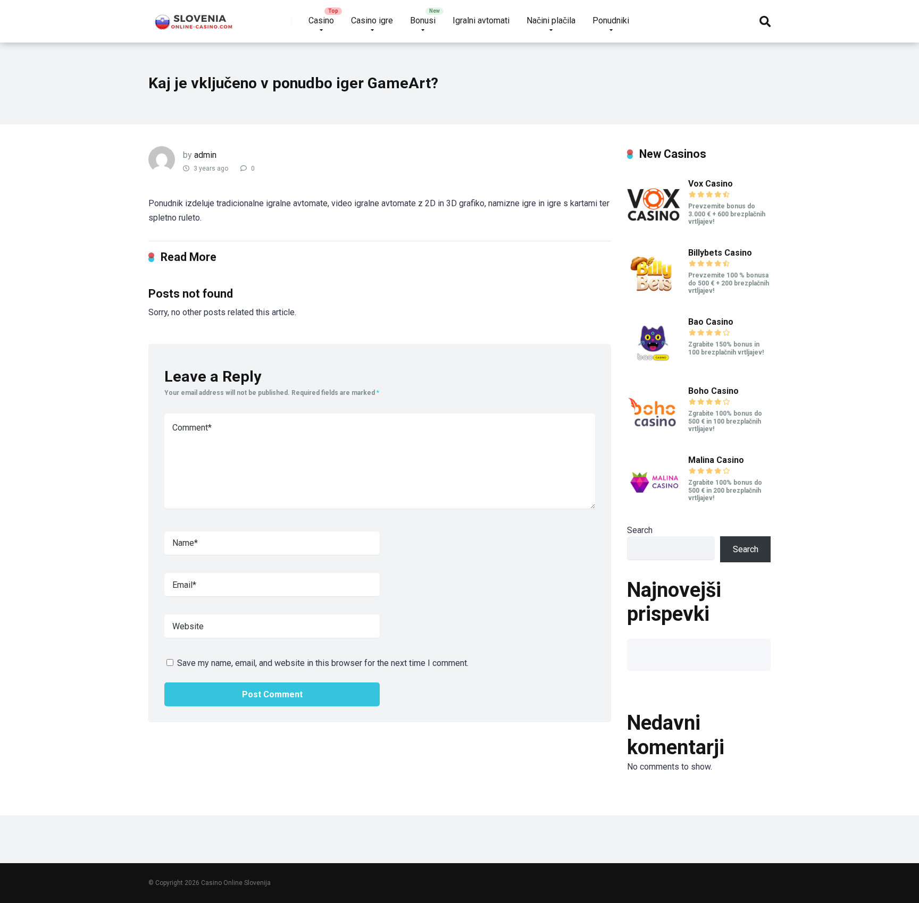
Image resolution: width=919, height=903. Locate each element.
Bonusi (423, 20)
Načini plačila (551, 20)
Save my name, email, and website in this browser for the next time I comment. (323, 663)
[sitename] (194, 17)
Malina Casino (716, 460)
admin (205, 155)
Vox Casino (710, 184)
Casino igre (372, 20)
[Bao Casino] (653, 367)
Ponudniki (610, 20)
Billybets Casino (720, 253)
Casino (321, 20)
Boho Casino (713, 391)
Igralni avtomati (481, 20)
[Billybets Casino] (653, 298)
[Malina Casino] (653, 505)
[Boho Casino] (653, 436)
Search (640, 530)
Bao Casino (710, 322)
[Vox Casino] (653, 229)
